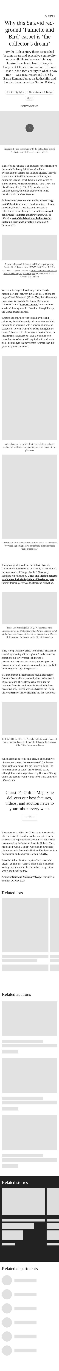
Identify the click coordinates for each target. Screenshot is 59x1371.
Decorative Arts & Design (40, 92)
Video (29, 98)
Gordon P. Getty (38, 854)
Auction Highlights (15, 92)
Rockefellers (12, 692)
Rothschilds (29, 692)
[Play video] (29, 128)
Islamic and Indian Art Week (25, 877)
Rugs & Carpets (28, 304)
